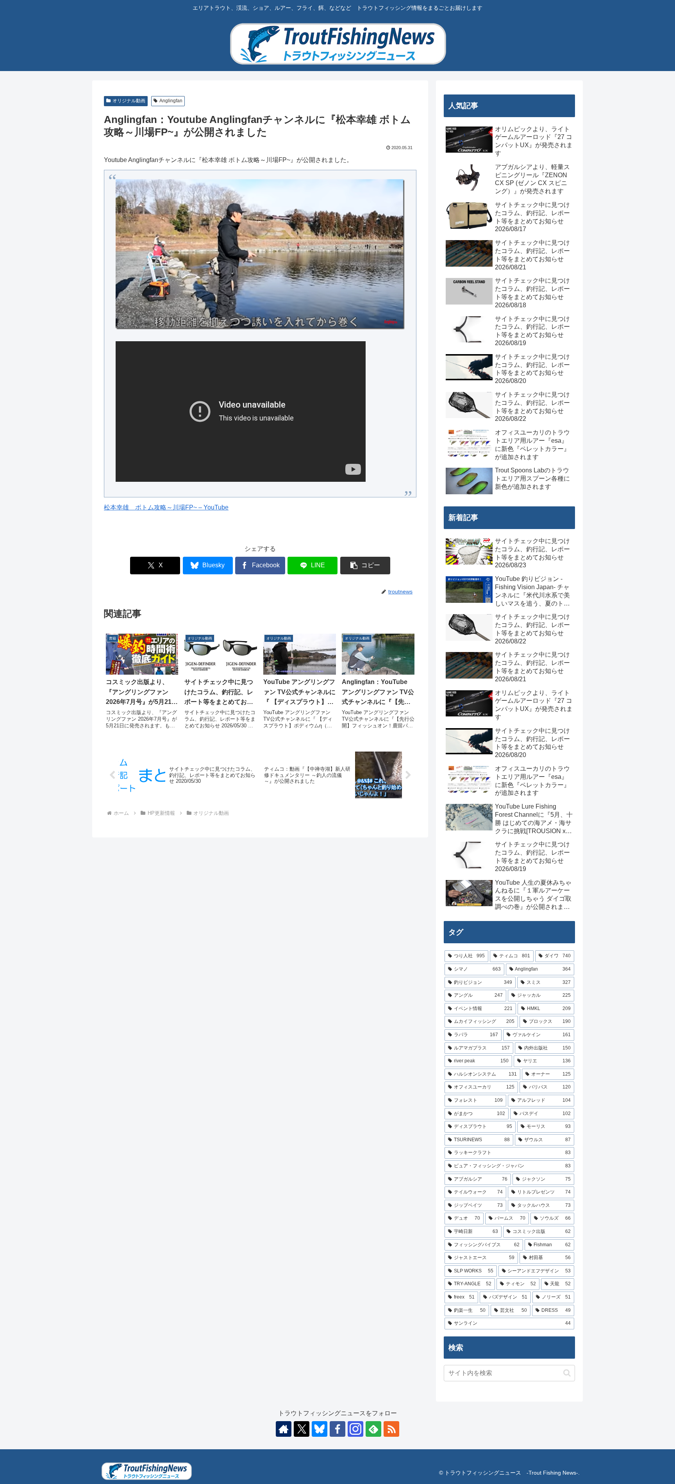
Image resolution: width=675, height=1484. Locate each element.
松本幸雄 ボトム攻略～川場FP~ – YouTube (166, 507)
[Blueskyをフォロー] (319, 1429)
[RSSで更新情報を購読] (391, 1429)
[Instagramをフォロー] (355, 1429)
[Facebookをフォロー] (337, 1429)
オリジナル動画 (128, 100)
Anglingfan (170, 100)
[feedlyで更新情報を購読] (373, 1429)
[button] (365, 565)
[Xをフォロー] (301, 1429)
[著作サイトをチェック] (283, 1429)
